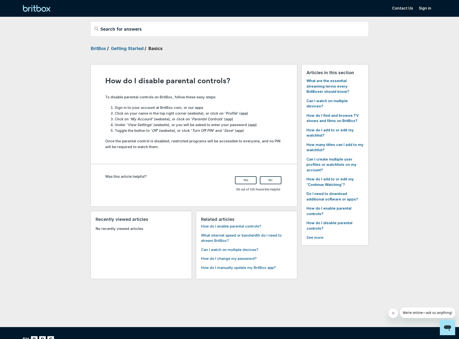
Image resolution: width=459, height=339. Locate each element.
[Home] (36, 8)
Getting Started (127, 48)
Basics (155, 48)
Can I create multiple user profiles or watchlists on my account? (331, 164)
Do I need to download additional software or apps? (332, 196)
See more (314, 237)
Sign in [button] (425, 8)
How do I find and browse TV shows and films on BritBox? (332, 118)
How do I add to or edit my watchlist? (330, 133)
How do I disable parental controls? (329, 226)
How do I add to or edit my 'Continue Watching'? (330, 182)
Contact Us (402, 8)
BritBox (98, 48)
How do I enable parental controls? (231, 226)
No (270, 180)
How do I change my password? (229, 258)
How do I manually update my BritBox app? (238, 267)
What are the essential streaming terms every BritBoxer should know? (327, 86)
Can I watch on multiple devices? (229, 249)
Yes (245, 180)
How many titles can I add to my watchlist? (334, 147)
